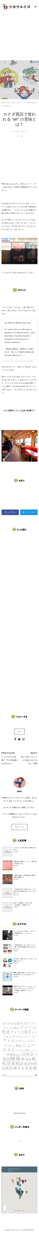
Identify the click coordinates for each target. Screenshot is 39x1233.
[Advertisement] (19, 37)
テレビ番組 (14, 1045)
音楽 (28, 1067)
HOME (3, 102)
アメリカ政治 (11, 1028)
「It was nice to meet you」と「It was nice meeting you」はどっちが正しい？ (25, 892)
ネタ (11, 1049)
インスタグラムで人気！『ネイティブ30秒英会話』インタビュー (25, 933)
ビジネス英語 (22, 1050)
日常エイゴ (20, 102)
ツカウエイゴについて (19, 89)
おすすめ (7, 1023)
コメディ (27, 1036)
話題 (5, 1068)
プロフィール (19, 827)
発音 (28, 1059)
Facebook (15, 740)
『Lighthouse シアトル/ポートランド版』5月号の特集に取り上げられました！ (25, 947)
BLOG (8, 102)
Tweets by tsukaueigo (20, 1113)
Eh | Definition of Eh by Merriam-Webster (18, 361)
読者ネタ (17, 1067)
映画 (15, 1058)
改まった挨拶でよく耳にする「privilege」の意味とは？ (23, 904)
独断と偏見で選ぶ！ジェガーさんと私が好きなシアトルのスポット (25, 974)
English (13, 102)
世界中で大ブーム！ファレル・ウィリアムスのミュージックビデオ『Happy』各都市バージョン (25, 989)
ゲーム (17, 1036)
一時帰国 (9, 1054)
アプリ (32, 1023)
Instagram (23, 740)
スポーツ (21, 1041)
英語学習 (30, 1063)
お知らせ (20, 1023)
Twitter (19, 740)
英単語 (17, 1063)
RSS (19, 731)
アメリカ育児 (20, 1031)
